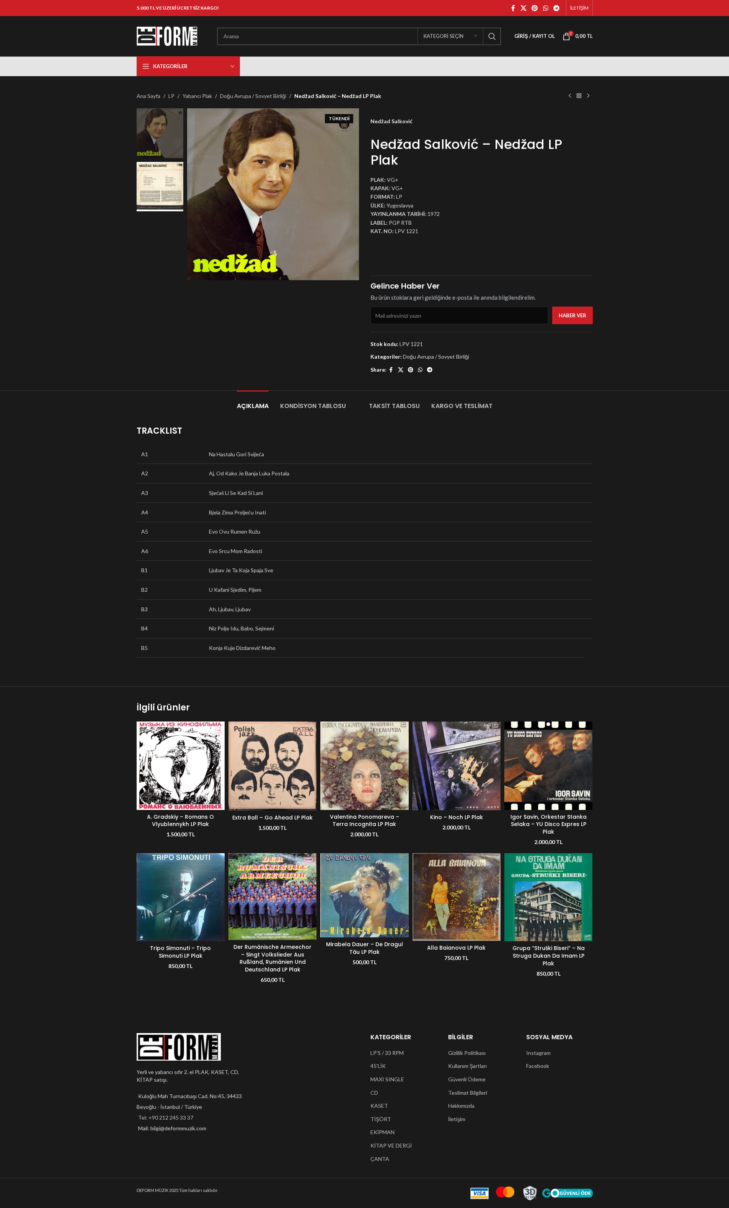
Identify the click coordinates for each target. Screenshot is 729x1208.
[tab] (253, 402)
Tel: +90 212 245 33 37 (165, 1117)
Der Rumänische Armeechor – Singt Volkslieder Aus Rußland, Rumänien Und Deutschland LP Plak (272, 958)
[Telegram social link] (556, 8)
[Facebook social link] (513, 8)
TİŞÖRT (380, 1119)
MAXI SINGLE (387, 1079)
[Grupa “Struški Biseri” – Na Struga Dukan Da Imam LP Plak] (548, 897)
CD (374, 1092)
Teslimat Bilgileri (467, 1092)
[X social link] (523, 8)
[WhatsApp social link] (545, 8)
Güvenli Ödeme (467, 1079)
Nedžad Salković (391, 121)
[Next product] (588, 96)
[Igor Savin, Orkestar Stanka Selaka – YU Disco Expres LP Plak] (548, 766)
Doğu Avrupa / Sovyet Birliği (253, 96)
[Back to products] (579, 96)
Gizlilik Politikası (467, 1053)
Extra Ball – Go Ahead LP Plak (272, 817)
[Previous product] (569, 96)
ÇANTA (379, 1159)
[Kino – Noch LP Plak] (457, 766)
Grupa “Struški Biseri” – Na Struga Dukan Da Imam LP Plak (548, 955)
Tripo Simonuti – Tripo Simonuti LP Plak (180, 952)
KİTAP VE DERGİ (391, 1145)
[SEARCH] (492, 36)
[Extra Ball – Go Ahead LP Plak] (272, 766)
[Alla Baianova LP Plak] (457, 897)
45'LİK (378, 1066)
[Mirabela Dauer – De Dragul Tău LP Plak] (364, 895)
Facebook (537, 1066)
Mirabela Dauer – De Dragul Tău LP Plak (364, 948)
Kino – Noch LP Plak (456, 817)
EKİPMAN (382, 1132)
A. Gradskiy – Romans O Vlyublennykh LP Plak (180, 820)
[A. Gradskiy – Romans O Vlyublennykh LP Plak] (181, 766)
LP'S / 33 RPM (387, 1053)
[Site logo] (167, 35)
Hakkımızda (461, 1105)
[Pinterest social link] (534, 8)
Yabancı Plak (197, 96)
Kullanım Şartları (467, 1066)
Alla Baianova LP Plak (456, 948)
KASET (379, 1105)
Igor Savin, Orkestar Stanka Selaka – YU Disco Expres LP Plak (548, 824)
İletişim (456, 1119)
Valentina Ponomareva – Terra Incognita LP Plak (364, 820)
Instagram (538, 1053)
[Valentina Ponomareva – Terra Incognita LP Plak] (364, 766)
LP (171, 96)
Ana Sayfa (148, 96)
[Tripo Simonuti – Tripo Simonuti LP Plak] (181, 897)
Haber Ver (572, 315)
